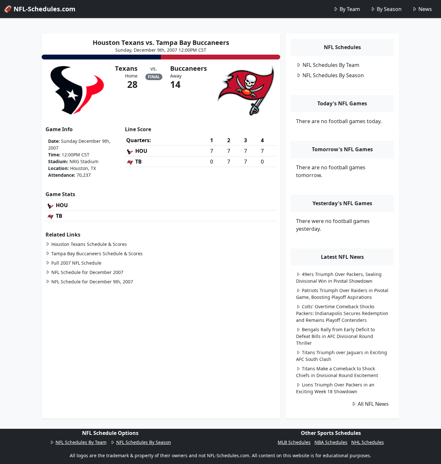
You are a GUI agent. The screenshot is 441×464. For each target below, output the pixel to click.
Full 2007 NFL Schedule (76, 263)
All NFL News (373, 403)
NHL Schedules (367, 442)
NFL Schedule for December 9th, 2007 (92, 282)
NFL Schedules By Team (331, 65)
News (425, 9)
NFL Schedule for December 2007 (87, 272)
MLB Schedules (294, 442)
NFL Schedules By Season (333, 75)
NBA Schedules (330, 442)
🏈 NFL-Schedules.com (40, 9)
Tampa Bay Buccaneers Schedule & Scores (97, 253)
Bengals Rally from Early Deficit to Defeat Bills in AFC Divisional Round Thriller (335, 336)
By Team (350, 9)
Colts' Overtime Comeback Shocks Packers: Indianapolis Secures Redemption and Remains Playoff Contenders (342, 313)
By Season (389, 9)
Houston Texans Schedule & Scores (89, 244)
